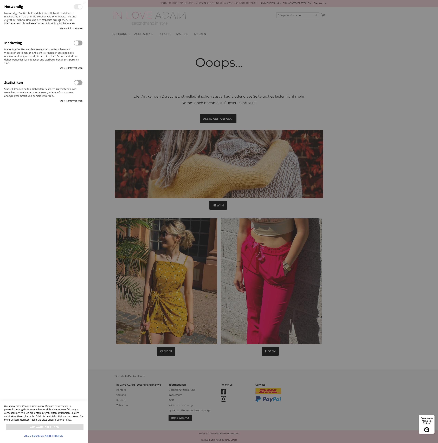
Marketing (78, 43)
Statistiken (78, 82)
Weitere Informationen (71, 28)
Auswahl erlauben (44, 427)
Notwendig (78, 6)
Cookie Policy (63, 419)
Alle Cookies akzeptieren (43, 435)
